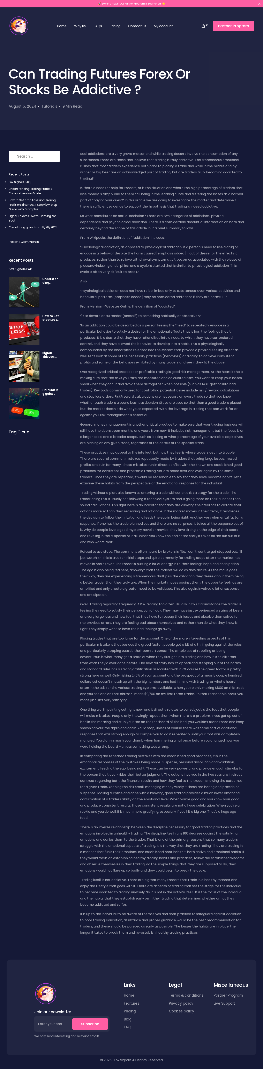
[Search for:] (34, 156)
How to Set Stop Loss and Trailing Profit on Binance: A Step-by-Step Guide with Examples (33, 204)
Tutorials (49, 106)
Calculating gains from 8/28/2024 (33, 227)
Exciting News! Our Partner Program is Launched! (131, 3)
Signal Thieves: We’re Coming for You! (50, 355)
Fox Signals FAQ (20, 182)
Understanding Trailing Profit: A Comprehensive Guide (51, 280)
